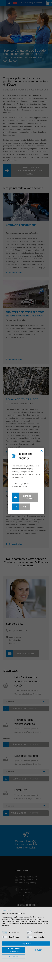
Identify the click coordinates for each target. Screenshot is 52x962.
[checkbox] (4, 932)
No (24, 507)
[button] (7, 910)
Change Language (28, 497)
